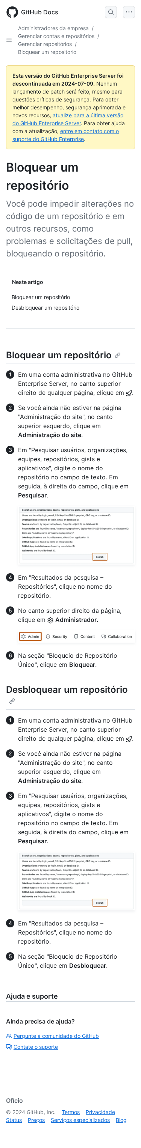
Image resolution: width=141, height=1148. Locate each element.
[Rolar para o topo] (124, 1131)
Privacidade (100, 1112)
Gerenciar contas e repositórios (56, 36)
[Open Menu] (129, 12)
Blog (121, 1120)
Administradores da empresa (53, 28)
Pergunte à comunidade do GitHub (56, 1036)
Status (14, 1120)
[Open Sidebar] (9, 40)
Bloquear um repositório (47, 52)
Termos (71, 1112)
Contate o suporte (36, 1047)
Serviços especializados (80, 1120)
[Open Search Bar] (111, 12)
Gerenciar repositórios (45, 44)
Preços (36, 1120)
